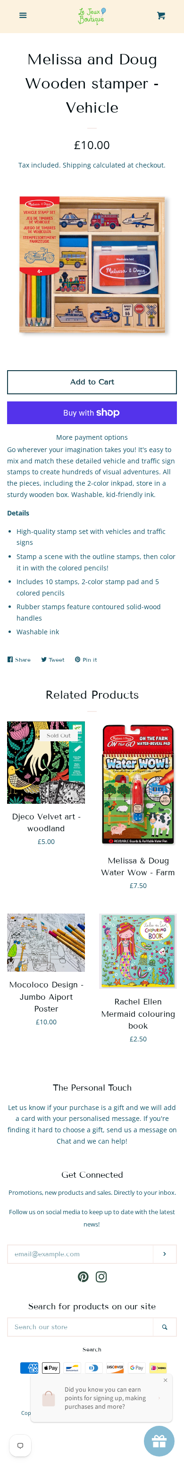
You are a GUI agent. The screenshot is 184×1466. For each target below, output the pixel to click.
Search (92, 1349)
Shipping (77, 164)
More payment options (92, 437)
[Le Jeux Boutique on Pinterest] (83, 1278)
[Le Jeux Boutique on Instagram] (101, 1278)
